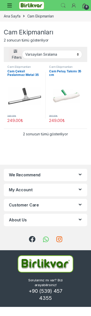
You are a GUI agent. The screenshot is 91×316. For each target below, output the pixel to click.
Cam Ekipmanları (19, 67)
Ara (63, 5)
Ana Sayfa (12, 16)
